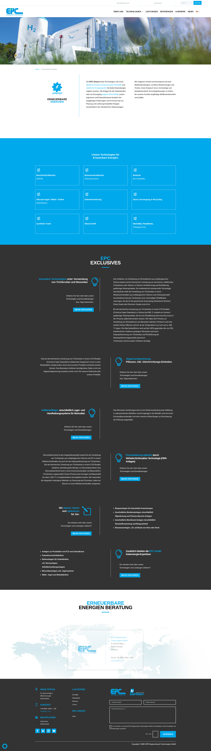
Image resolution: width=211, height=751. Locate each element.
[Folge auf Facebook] (37, 731)
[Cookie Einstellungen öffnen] (4, 748)
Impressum (44, 721)
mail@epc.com (116, 661)
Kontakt (158, 3)
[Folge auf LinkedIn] (43, 731)
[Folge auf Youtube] (54, 731)
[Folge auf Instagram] (48, 731)
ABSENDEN (168, 734)
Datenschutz (123, 3)
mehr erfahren (83, 310)
